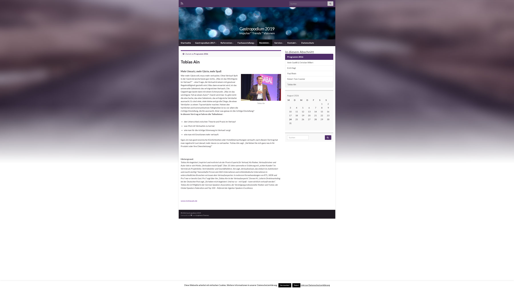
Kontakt (291, 42)
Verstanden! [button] (285, 285)
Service (278, 42)
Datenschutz (307, 42)
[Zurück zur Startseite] (257, 23)
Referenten (226, 42)
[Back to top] (508, 283)
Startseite (186, 42)
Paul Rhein (291, 73)
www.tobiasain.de (189, 200)
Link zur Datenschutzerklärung (315, 285)
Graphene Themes (202, 215)
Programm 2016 (201, 54)
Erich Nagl (291, 68)
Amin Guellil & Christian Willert (300, 62)
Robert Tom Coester (296, 79)
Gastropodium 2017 (205, 42)
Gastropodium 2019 (257, 28)
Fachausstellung (246, 42)
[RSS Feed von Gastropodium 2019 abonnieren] (182, 3)
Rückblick (264, 42)
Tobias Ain (291, 84)
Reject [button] (296, 285)
